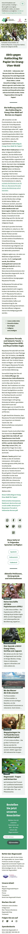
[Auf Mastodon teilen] (13, 526)
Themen (9, 910)
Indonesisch (13, 557)
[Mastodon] (7, 922)
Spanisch (13, 552)
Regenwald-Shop (7, 912)
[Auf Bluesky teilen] (7, 526)
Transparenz (5, 895)
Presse (4, 893)
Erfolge (6, 908)
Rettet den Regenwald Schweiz (11, 897)
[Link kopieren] (7, 520)
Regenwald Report (10, 889)
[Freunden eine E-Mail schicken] (19, 526)
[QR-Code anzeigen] (13, 532)
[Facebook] (3, 922)
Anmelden (14, 842)
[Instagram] (16, 922)
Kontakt (4, 891)
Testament (5, 914)
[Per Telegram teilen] (19, 520)
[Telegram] (12, 922)
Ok (22, 4)
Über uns (4, 887)
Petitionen (10, 906)
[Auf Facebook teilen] (13, 520)
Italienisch (13, 562)
